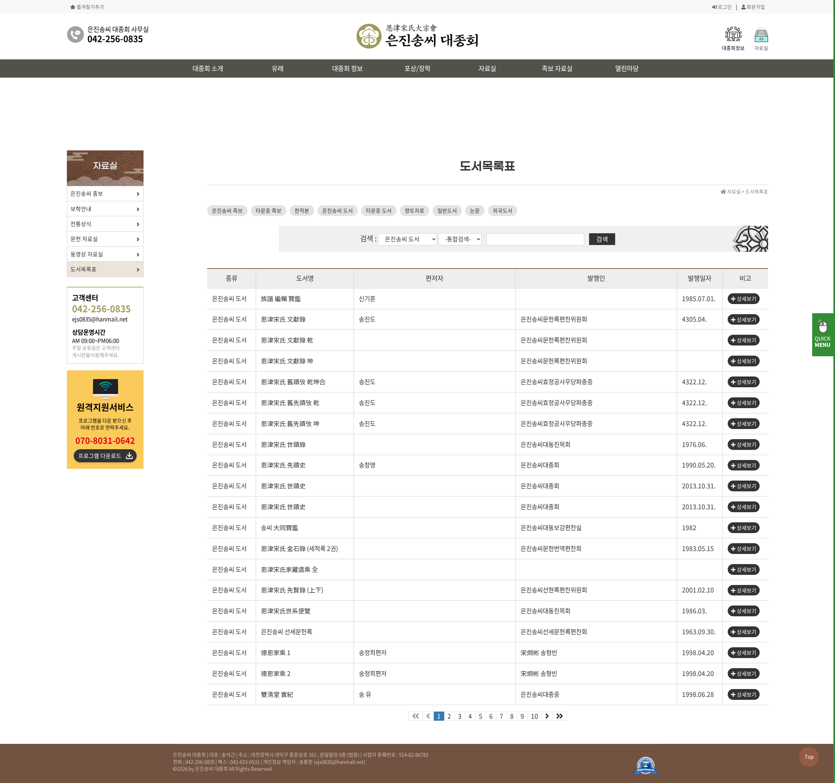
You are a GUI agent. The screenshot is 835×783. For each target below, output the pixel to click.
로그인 (724, 6)
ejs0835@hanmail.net (339, 761)
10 (534, 716)
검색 (602, 239)
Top (809, 756)
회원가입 (755, 6)
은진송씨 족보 (227, 210)
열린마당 (627, 68)
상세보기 (746, 298)
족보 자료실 (557, 68)
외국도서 (502, 210)
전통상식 (80, 224)
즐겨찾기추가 (90, 7)
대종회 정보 (347, 68)
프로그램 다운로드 (99, 456)
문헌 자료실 (84, 239)
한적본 (302, 210)
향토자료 (414, 210)
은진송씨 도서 (337, 210)
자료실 (487, 68)
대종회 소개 (207, 68)
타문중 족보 (268, 210)
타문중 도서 (379, 210)
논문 (475, 210)
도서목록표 (83, 269)
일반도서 (447, 210)
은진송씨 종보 (86, 193)
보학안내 (80, 209)
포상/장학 (417, 68)
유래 (277, 68)
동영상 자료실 (86, 254)
